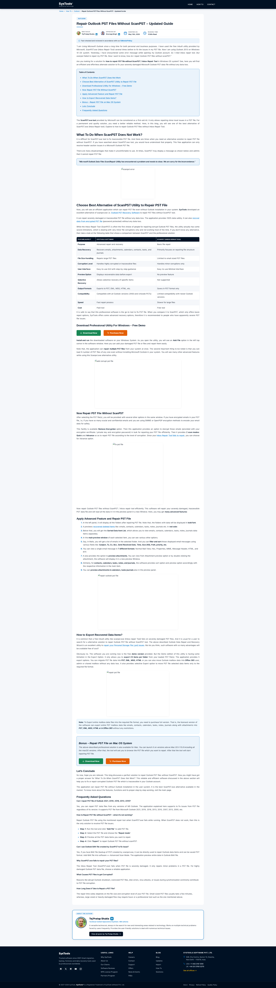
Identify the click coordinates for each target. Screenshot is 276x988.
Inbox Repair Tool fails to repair (171, 435)
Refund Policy (201, 985)
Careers (131, 957)
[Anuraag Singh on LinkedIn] (119, 34)
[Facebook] (61, 969)
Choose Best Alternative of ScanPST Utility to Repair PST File (109, 82)
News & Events (134, 972)
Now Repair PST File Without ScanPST (99, 90)
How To (200, 4)
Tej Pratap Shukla (88, 34)
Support (131, 965)
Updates (159, 961)
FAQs (130, 976)
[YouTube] (76, 969)
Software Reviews (108, 968)
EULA (185, 985)
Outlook (77, 11)
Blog (157, 957)
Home (190, 4)
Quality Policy (212, 985)
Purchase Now (117, 333)
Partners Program (108, 976)
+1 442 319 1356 (196, 964)
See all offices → (190, 970)
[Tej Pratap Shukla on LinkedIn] (96, 34)
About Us (104, 961)
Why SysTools (106, 957)
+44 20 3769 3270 (196, 966)
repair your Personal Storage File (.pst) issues (124, 645)
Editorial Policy (126, 41)
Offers (130, 968)
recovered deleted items (104, 527)
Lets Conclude (88, 106)
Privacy (191, 985)
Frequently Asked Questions (94, 110)
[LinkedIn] (71, 969)
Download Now (90, 333)
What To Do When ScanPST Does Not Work (101, 78)
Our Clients (105, 965)
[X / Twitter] (66, 969)
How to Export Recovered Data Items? (99, 98)
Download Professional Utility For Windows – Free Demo (107, 86)
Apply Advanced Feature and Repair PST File (102, 94)
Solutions (159, 972)
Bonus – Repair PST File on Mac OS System (101, 102)
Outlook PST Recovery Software (125, 213)
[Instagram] (81, 969)
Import (158, 965)
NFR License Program (109, 972)
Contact (211, 4)
